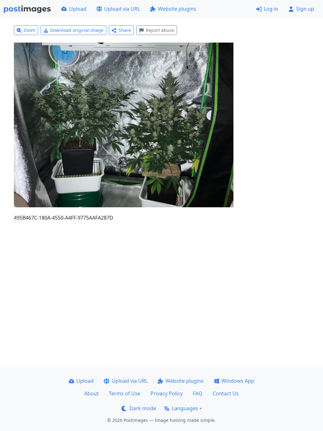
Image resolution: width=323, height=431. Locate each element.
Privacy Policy (166, 393)
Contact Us (226, 393)
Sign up (305, 8)
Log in (271, 8)
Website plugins (177, 8)
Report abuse (160, 30)
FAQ (198, 393)
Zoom (29, 30)
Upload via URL (122, 8)
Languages (185, 408)
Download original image (76, 30)
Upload (77, 8)
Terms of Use (124, 393)
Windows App (237, 380)
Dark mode (142, 408)
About (91, 393)
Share (125, 30)
